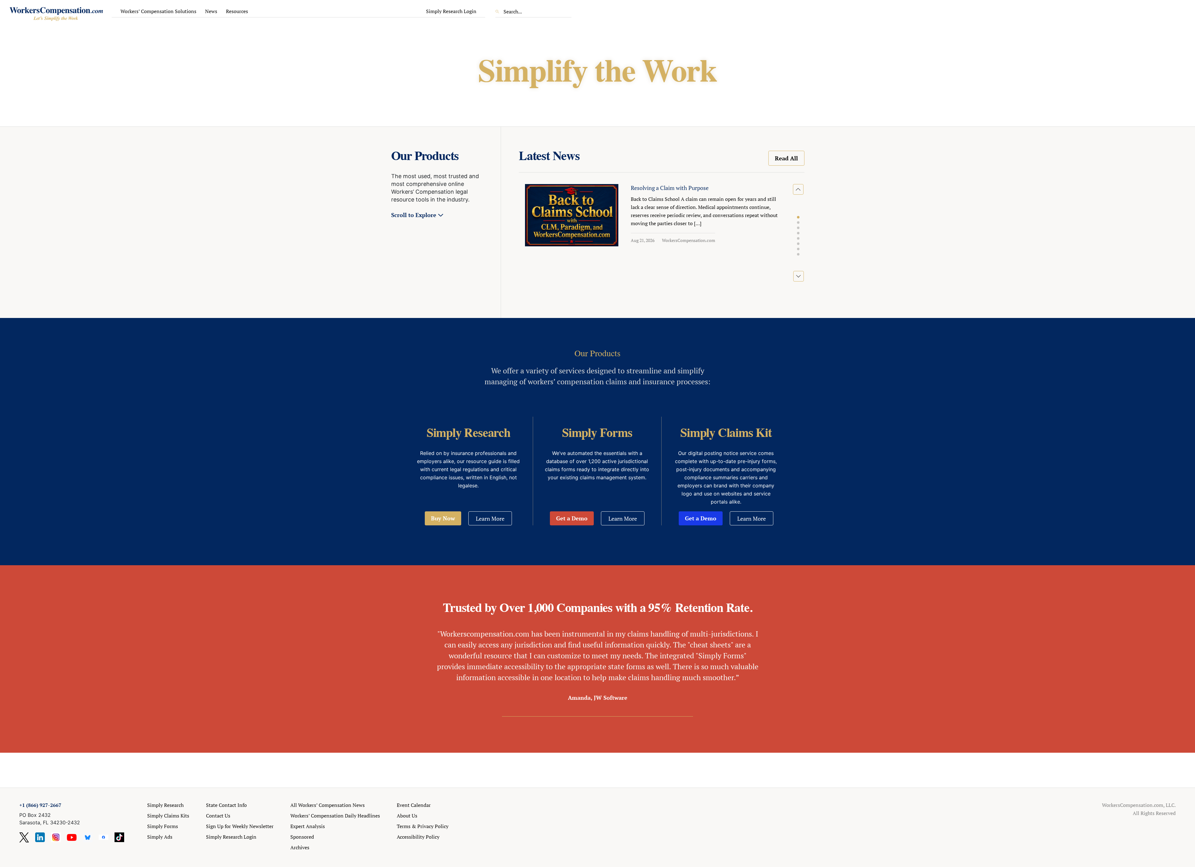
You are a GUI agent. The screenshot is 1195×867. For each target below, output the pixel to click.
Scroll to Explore (413, 215)
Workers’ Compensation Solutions (158, 11)
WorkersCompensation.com (688, 240)
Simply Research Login (451, 11)
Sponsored (302, 836)
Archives (299, 847)
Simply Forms (162, 826)
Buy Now (443, 518)
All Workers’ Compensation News (327, 805)
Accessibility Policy (418, 836)
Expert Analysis (307, 826)
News (211, 11)
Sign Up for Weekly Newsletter (240, 826)
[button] (798, 217)
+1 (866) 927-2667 (40, 805)
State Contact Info (226, 805)
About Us (407, 815)
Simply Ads (159, 836)
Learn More (490, 518)
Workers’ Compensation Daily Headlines (335, 815)
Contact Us (218, 815)
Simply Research (165, 805)
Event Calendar (414, 805)
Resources (237, 11)
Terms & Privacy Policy (422, 826)
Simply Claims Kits (168, 815)
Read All (786, 158)
